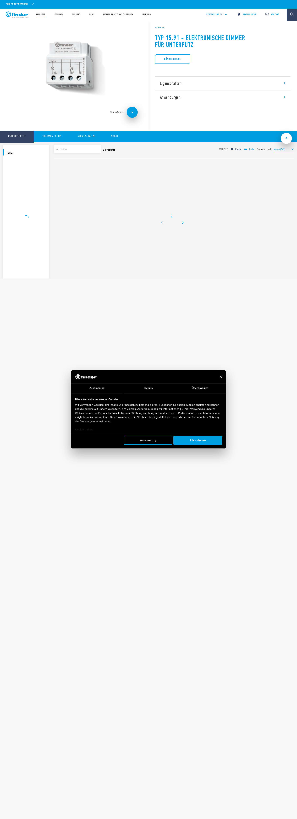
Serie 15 (159, 27)
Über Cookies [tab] (200, 388)
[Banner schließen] (221, 377)
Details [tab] (148, 388)
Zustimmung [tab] (97, 388)
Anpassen (146, 440)
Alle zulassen (198, 440)
